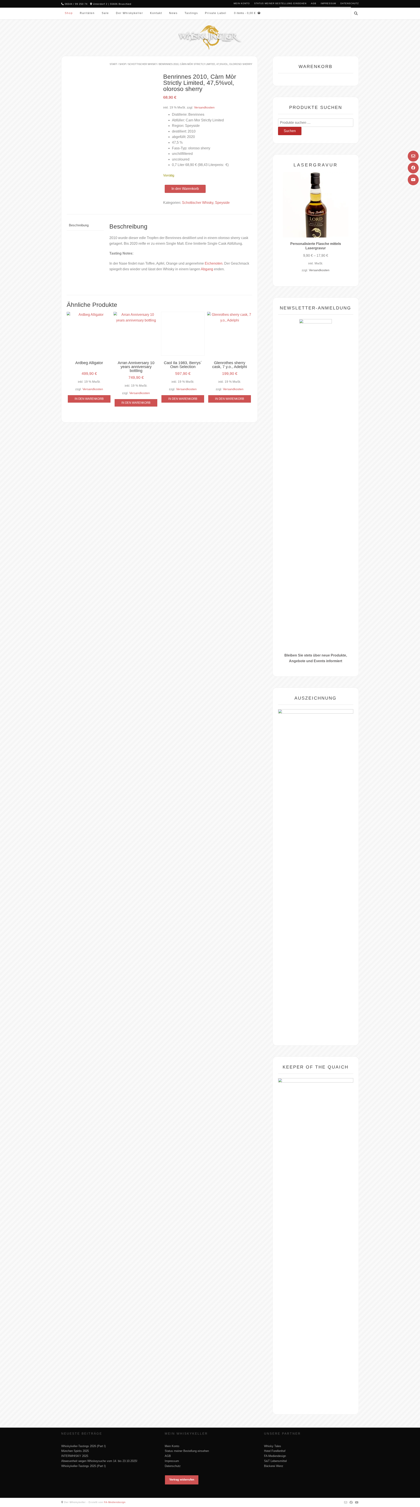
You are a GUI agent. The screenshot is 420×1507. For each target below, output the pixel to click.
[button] (182, 1480)
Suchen (290, 131)
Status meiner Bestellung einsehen (280, 3)
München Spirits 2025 (75, 1451)
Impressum (328, 3)
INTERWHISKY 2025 (74, 1456)
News (173, 13)
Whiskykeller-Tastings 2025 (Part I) (83, 1466)
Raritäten (87, 13)
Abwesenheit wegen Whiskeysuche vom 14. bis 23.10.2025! (99, 1461)
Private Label (215, 13)
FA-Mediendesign (275, 1456)
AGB (313, 3)
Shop (69, 13)
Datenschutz (349, 3)
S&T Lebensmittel (275, 1461)
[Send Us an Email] (413, 156)
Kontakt (156, 13)
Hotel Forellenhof (274, 1451)
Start (113, 64)
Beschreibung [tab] (79, 225)
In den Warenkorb (185, 188)
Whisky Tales (272, 1446)
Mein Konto (242, 3)
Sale (105, 13)
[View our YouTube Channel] (413, 179)
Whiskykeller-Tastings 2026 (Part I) (83, 1446)
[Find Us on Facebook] (413, 167)
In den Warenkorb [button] (89, 398)
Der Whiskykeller (129, 13)
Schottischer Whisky (142, 64)
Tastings (191, 13)
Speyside (222, 202)
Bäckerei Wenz (273, 1466)
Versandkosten (204, 107)
